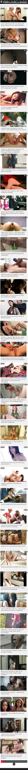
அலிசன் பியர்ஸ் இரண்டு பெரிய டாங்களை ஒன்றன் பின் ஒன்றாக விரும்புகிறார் (14, 170)
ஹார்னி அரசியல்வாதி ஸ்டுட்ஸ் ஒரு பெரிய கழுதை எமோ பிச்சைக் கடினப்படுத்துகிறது (13, 588)
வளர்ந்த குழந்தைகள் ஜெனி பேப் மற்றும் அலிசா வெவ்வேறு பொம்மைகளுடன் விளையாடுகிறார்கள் (13, 358)
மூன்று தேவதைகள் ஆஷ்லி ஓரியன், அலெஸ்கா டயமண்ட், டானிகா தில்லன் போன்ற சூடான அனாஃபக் (13, 128)
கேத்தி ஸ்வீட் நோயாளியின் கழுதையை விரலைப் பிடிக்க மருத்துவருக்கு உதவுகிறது (12, 87)
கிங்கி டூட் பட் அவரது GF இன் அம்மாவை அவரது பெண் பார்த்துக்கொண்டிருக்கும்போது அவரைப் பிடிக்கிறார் (12, 338)
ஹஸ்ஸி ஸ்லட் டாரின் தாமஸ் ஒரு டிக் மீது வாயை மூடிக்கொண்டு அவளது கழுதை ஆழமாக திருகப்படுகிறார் (12, 631)
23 (26, 761)
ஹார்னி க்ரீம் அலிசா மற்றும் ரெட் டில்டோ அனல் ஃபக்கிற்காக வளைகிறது (12, 191)
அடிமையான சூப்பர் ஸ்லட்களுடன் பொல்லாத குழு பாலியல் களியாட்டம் (12, 463)
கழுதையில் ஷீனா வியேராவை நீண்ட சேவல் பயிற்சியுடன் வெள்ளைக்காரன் (11, 734)
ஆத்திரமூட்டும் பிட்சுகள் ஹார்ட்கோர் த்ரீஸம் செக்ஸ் (13, 546)
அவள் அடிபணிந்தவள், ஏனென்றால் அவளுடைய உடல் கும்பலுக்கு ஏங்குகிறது (13, 651)
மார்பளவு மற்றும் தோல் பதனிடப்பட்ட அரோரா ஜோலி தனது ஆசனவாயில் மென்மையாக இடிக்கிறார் (13, 609)
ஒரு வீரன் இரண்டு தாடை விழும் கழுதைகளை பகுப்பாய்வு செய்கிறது (12, 442)
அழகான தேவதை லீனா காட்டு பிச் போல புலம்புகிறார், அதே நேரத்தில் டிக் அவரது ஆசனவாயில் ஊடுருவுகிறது (13, 380)
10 (20, 761)
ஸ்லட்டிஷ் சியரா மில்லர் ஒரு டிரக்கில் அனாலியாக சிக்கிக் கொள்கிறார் (12, 316)
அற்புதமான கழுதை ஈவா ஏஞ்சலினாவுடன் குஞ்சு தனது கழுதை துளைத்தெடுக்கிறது (12, 275)
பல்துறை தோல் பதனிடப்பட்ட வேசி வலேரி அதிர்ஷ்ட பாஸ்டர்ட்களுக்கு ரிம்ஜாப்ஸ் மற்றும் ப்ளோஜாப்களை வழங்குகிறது (13, 234)
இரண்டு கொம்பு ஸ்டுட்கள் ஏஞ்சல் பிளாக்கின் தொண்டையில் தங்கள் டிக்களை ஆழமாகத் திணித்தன (11, 756)
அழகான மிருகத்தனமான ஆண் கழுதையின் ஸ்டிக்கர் (13, 504)
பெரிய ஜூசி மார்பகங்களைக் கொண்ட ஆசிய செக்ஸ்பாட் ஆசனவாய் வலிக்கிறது (11, 525)
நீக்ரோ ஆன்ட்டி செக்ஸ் (15, 1)
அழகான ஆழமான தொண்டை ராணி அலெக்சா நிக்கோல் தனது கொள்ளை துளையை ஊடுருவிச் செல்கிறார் (12, 213)
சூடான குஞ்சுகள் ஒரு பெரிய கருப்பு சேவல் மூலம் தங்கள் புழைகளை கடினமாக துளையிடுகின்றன (12, 24)
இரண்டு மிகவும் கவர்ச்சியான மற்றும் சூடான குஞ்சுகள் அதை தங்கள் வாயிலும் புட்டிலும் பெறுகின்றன (11, 673)
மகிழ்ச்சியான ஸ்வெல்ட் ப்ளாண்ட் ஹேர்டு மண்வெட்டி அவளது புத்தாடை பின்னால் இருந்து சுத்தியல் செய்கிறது (13, 401)
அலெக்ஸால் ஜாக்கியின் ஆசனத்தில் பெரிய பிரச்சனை (14, 567)
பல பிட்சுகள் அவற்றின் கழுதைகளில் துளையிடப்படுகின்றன (9, 107)
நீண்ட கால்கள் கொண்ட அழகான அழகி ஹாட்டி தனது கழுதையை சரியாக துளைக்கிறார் (14, 66)
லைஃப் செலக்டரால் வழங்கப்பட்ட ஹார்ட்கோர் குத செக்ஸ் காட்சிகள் (12, 693)
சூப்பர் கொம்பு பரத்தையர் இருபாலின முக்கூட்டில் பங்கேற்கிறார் (12, 713)
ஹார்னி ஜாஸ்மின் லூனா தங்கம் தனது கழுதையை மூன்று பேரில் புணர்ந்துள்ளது (13, 421)
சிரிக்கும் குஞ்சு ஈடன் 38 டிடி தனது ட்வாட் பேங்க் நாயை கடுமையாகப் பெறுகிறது (12, 296)
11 (23, 761)
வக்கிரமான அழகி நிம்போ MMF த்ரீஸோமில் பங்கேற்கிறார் (11, 484)
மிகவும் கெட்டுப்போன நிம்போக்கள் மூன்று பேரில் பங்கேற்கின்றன (12, 254)
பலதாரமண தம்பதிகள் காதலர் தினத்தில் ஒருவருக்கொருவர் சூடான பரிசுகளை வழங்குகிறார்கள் (14, 45)
